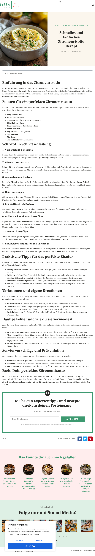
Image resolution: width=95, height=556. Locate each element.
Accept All (30, 546)
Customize (18, 540)
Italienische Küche (76, 26)
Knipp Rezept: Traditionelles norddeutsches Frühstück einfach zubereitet (85, 485)
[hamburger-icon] (60, 2)
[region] (30, 536)
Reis (86, 26)
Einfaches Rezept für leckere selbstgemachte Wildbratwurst (28, 484)
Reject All (41, 540)
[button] (93, 5)
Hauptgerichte (61, 26)
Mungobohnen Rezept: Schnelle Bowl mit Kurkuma (66, 483)
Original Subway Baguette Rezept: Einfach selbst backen (47, 483)
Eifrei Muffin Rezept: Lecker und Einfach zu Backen (9, 483)
